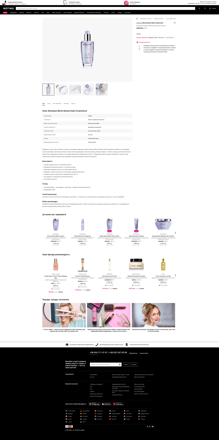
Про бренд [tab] (66, 103)
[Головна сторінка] (137, 18)
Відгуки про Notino (139, 377)
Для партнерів (138, 389)
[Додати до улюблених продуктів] (175, 23)
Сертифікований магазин (119, 377)
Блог (91, 386)
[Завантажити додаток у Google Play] (94, 404)
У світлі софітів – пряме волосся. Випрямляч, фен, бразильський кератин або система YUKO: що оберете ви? (64, 330)
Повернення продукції (96, 384)
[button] (87, 50)
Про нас (92, 377)
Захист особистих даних (141, 394)
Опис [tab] (43, 103)
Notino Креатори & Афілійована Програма (121, 387)
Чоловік (134, 364)
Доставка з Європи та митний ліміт (120, 391)
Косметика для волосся (146, 18)
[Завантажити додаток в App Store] (106, 404)
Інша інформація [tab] (57, 103)
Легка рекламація (139, 391)
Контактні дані (144, 353)
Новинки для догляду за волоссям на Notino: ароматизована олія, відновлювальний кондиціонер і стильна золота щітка (108, 330)
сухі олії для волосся (171, 18)
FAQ (91, 389)
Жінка (126, 364)
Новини (92, 391)
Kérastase (139, 23)
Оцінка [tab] (73, 103)
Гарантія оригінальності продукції (143, 374)
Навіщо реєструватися (96, 394)
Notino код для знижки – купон (120, 374)
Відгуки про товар (139, 384)
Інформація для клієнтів (119, 384)
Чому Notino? (93, 374)
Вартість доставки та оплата (208, 1)
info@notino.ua (133, 353)
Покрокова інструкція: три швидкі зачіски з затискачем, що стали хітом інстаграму (153, 330)
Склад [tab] (48, 103)
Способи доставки (139, 386)
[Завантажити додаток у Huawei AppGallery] (118, 404)
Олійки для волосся (159, 18)
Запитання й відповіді (96, 396)
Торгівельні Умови (117, 395)
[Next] (175, 232)
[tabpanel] (87, 161)
